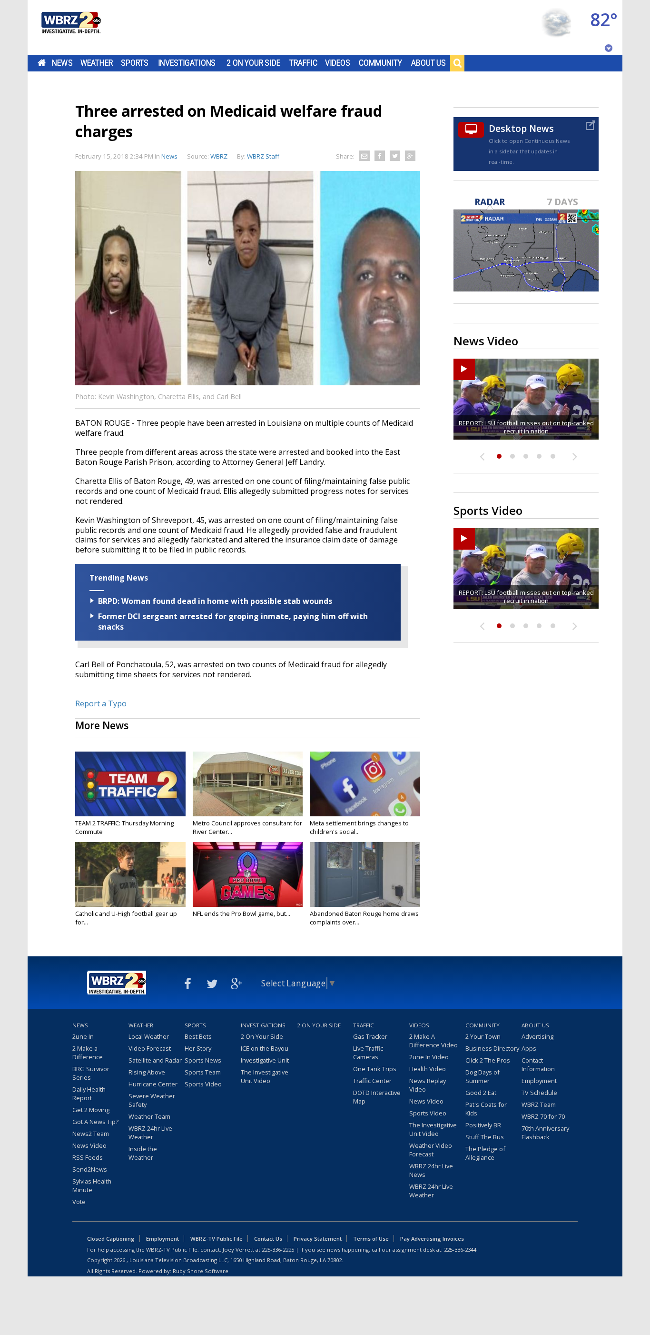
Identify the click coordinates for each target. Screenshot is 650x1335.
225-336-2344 (460, 1249)
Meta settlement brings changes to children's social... (359, 827)
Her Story (198, 1048)
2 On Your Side (253, 63)
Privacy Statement (318, 1238)
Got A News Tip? (95, 1121)
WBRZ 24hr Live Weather (150, 1132)
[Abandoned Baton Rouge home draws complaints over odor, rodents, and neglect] (365, 874)
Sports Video (203, 1084)
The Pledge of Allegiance (485, 1153)
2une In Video (429, 1057)
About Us (428, 63)
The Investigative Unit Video (264, 1076)
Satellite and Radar (155, 1060)
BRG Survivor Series (90, 1073)
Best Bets (198, 1036)
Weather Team (149, 1116)
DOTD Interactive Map (377, 1096)
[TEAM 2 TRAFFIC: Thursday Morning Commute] (130, 784)
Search (457, 63)
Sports (134, 63)
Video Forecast (149, 1048)
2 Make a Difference (87, 1052)
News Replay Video (427, 1085)
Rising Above (146, 1072)
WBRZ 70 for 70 (543, 1116)
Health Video (427, 1068)
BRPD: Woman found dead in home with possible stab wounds (215, 601)
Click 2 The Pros (487, 1060)
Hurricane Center (152, 1084)
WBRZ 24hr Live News (431, 1170)
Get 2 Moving (90, 1109)
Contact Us (268, 1238)
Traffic (303, 63)
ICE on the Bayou (264, 1048)
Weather (96, 63)
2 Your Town (483, 1036)
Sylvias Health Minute (91, 1185)
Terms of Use (371, 1238)
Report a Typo (101, 703)
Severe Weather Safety (151, 1100)
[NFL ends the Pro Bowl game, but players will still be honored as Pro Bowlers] (248, 874)
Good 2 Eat (480, 1092)
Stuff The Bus (484, 1137)
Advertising (537, 1036)
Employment (539, 1080)
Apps (529, 1048)
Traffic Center (372, 1080)
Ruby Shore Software (200, 1271)
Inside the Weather (142, 1153)
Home (42, 63)
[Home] (70, 27)
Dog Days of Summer (482, 1076)
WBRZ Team (539, 1104)
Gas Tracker (370, 1036)
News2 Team (90, 1133)
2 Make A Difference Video (433, 1040)
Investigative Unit (265, 1060)
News (62, 63)
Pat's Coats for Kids (486, 1108)
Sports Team (203, 1072)
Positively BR (483, 1125)
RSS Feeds (87, 1157)
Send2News (89, 1169)
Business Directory (492, 1048)
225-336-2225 (278, 1249)
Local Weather (148, 1036)
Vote (79, 1201)
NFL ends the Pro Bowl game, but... (241, 913)
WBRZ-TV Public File (216, 1238)
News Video (89, 1145)
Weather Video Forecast (430, 1149)
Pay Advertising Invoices (432, 1238)
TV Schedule (539, 1092)
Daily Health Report (89, 1093)
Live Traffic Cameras (368, 1052)
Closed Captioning (111, 1238)
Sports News (203, 1060)
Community (380, 63)
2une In (83, 1036)
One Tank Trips (374, 1068)
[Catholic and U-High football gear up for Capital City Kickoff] (130, 874)
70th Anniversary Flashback (545, 1132)
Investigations (187, 63)
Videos (337, 63)
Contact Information (538, 1064)
